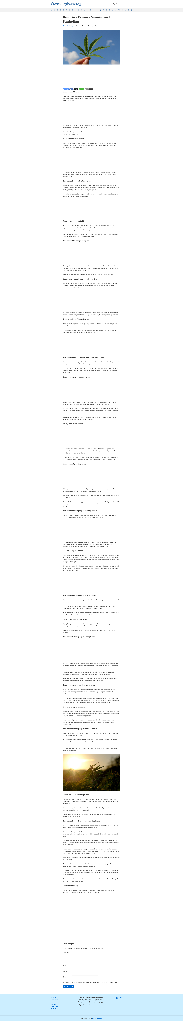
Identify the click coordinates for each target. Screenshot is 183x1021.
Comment (67, 952)
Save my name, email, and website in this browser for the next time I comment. (91, 982)
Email (65, 977)
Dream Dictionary (68, 26)
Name (65, 971)
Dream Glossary (97, 1018)
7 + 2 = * (65, 966)
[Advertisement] (91, 78)
